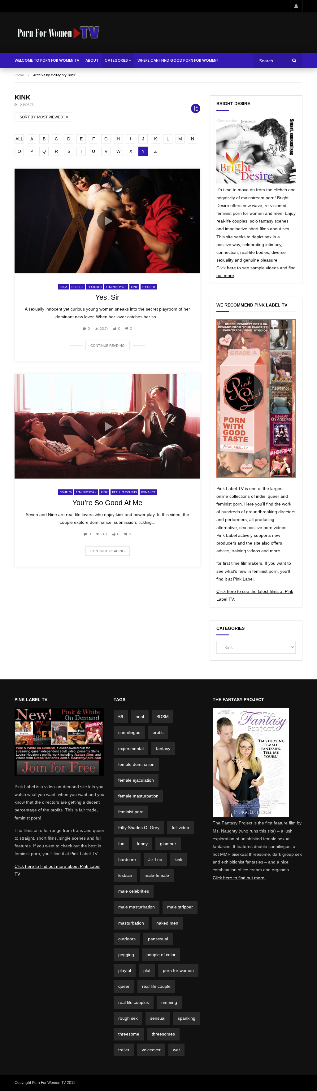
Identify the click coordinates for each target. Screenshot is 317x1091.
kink (178, 859)
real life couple (156, 986)
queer (124, 986)
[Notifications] (296, 6)
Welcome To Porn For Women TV (47, 60)
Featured (95, 287)
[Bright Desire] (256, 181)
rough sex (128, 1018)
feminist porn (131, 811)
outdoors (127, 938)
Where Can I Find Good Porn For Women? (178, 60)
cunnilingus (129, 732)
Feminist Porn (116, 287)
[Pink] (59, 774)
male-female (157, 875)
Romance (148, 492)
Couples (77, 287)
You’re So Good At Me (107, 503)
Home (19, 75)
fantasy (163, 748)
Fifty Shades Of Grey (138, 827)
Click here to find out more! (239, 877)
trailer (123, 1049)
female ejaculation (136, 780)
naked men (167, 923)
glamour (168, 843)
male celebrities (133, 891)
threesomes (163, 1033)
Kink (134, 287)
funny (142, 843)
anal (140, 716)
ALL (19, 138)
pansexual (158, 938)
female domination (136, 764)
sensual (157, 1018)
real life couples (133, 1002)
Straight (148, 287)
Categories (116, 60)
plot (146, 970)
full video (180, 827)
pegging (126, 954)
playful (124, 970)
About (91, 60)
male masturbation (136, 906)
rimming (169, 1002)
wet (176, 1049)
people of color (161, 954)
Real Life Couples (124, 492)
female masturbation (138, 795)
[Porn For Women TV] (59, 32)
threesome (128, 1033)
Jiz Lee (155, 859)
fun (121, 843)
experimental (131, 748)
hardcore (127, 859)
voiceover (151, 1049)
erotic (158, 732)
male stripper (180, 906)
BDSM (63, 287)
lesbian (125, 875)
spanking (186, 1018)
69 (120, 716)
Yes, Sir (107, 297)
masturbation (131, 923)
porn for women (178, 970)
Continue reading (107, 345)
